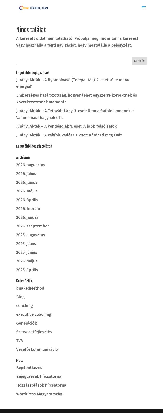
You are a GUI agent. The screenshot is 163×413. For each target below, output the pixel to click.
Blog (20, 296)
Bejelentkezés (29, 367)
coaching (24, 305)
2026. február (28, 208)
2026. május (27, 191)
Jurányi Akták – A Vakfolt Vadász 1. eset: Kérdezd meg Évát (69, 135)
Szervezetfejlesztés (34, 331)
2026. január (27, 217)
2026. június (26, 182)
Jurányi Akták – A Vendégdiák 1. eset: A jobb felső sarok (66, 126)
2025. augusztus (30, 234)
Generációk (26, 323)
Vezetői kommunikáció (37, 349)
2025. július (26, 243)
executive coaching (33, 314)
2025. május (26, 261)
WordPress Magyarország (39, 394)
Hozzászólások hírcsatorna (41, 385)
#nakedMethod (30, 288)
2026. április (27, 199)
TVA (19, 340)
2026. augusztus (30, 164)
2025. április (27, 269)
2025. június (26, 252)
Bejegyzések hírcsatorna (38, 376)
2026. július (26, 173)
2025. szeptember (32, 226)
